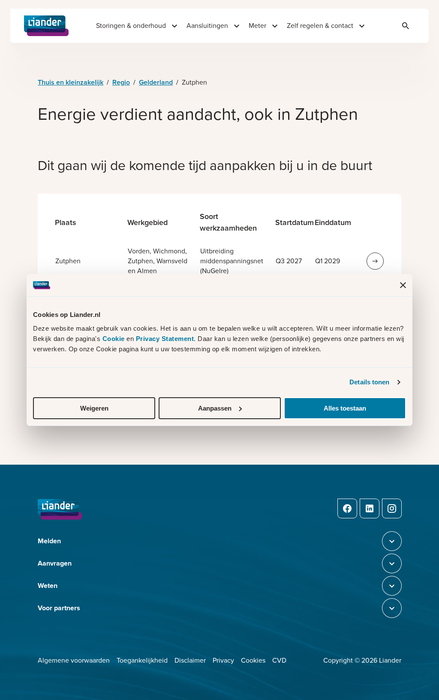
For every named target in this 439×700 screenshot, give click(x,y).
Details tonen (369, 382)
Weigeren (94, 408)
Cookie (114, 338)
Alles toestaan (345, 408)
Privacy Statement (165, 338)
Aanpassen (215, 408)
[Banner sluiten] (403, 285)
